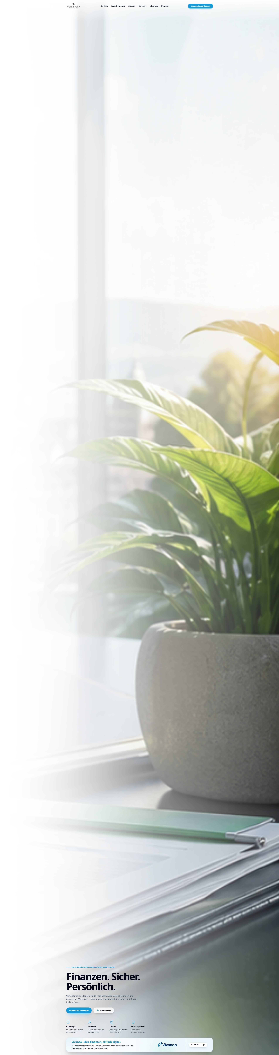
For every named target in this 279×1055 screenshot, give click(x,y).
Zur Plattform (196, 1045)
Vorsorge (142, 6)
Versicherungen (118, 6)
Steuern (131, 6)
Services (104, 6)
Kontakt (164, 6)
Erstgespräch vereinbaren (200, 6)
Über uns (154, 6)
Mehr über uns (105, 1010)
